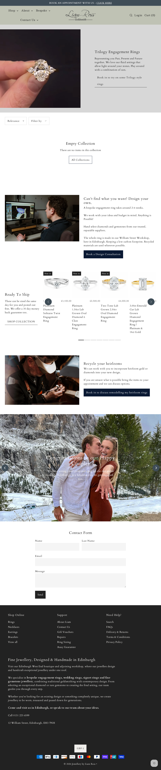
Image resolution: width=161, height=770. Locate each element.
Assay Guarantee (66, 647)
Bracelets (13, 637)
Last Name (88, 541)
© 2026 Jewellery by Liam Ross (80, 763)
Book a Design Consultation (103, 254)
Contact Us (63, 627)
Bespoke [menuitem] (42, 10)
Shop (12, 10)
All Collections (80, 160)
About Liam (64, 622)
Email (38, 556)
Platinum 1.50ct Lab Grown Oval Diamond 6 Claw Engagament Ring (79, 317)
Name (38, 541)
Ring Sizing (64, 642)
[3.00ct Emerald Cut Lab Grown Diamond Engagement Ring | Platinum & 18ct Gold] (143, 285)
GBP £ (80, 748)
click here (104, 3)
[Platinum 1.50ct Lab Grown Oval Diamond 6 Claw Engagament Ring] (85, 285)
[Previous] (48, 301)
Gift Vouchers (65, 632)
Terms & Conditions (118, 637)
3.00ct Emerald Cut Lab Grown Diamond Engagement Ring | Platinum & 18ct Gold (138, 319)
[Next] (151, 301)
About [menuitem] (26, 10)
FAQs (109, 627)
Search (110, 622)
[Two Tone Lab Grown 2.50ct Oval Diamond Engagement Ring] (114, 285)
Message (40, 571)
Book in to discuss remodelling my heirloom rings (116, 392)
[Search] (131, 15)
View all (12, 642)
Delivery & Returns (117, 632)
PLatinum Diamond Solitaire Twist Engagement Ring (51, 313)
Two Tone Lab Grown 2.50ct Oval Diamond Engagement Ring (109, 313)
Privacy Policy (114, 642)
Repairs (61, 637)
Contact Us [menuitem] (28, 20)
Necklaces (13, 627)
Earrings (13, 632)
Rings (11, 622)
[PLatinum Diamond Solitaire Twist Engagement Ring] (56, 285)
